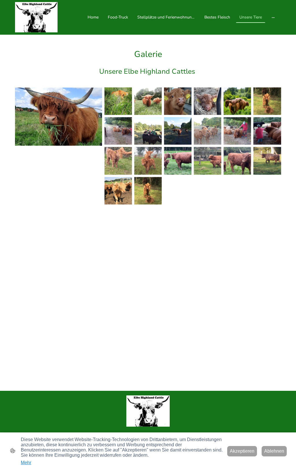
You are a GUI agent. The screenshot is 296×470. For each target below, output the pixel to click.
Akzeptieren (242, 451)
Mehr (26, 462)
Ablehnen (274, 451)
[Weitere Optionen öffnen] (273, 17)
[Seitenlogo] (36, 17)
